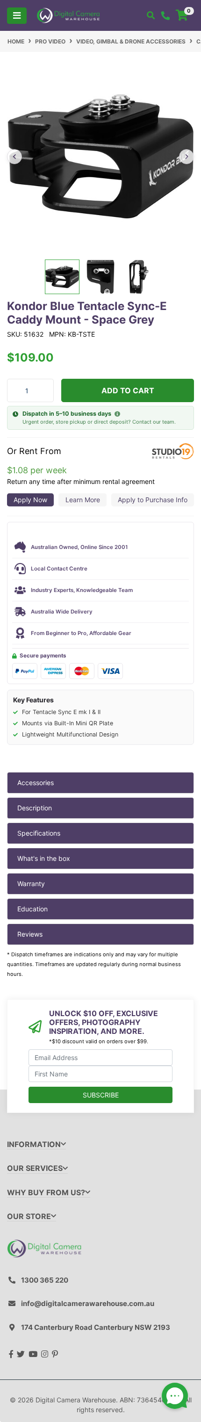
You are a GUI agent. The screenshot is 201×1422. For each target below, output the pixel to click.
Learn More (82, 500)
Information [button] (34, 1144)
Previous (14, 156)
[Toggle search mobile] (151, 15)
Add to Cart (127, 390)
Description (34, 808)
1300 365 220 (44, 1280)
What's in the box (43, 858)
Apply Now (30, 500)
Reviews (30, 934)
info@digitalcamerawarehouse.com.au (87, 1303)
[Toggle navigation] (17, 15)
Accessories (35, 783)
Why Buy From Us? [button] (46, 1192)
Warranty (31, 884)
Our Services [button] (35, 1168)
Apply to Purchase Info (152, 500)
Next (186, 156)
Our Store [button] (29, 1216)
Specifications (38, 833)
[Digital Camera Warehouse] (68, 15)
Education (32, 909)
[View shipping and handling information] (117, 414)
